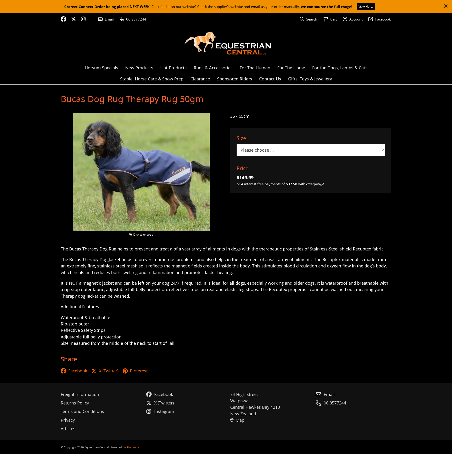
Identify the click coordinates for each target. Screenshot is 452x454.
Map (240, 420)
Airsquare (132, 447)
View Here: (366, 6)
